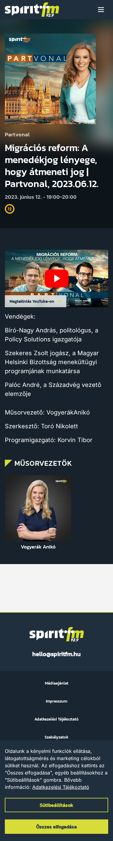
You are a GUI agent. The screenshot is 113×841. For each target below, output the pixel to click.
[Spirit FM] (32, 9)
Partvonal (17, 134)
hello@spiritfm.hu (56, 654)
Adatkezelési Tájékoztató (60, 787)
